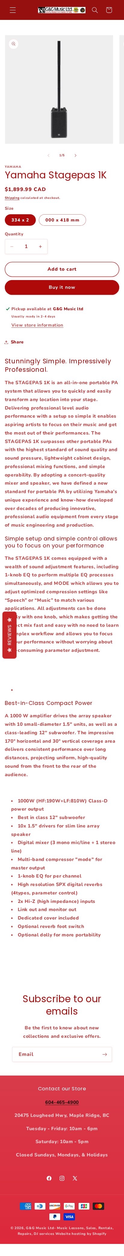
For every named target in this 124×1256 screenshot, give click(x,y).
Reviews (9, 635)
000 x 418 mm (62, 220)
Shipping (12, 198)
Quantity (14, 234)
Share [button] (17, 342)
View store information (37, 325)
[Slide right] (75, 155)
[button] (13, 10)
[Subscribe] (105, 1054)
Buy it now (62, 287)
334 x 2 (20, 220)
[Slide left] (48, 155)
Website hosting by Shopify (80, 1233)
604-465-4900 (62, 1102)
